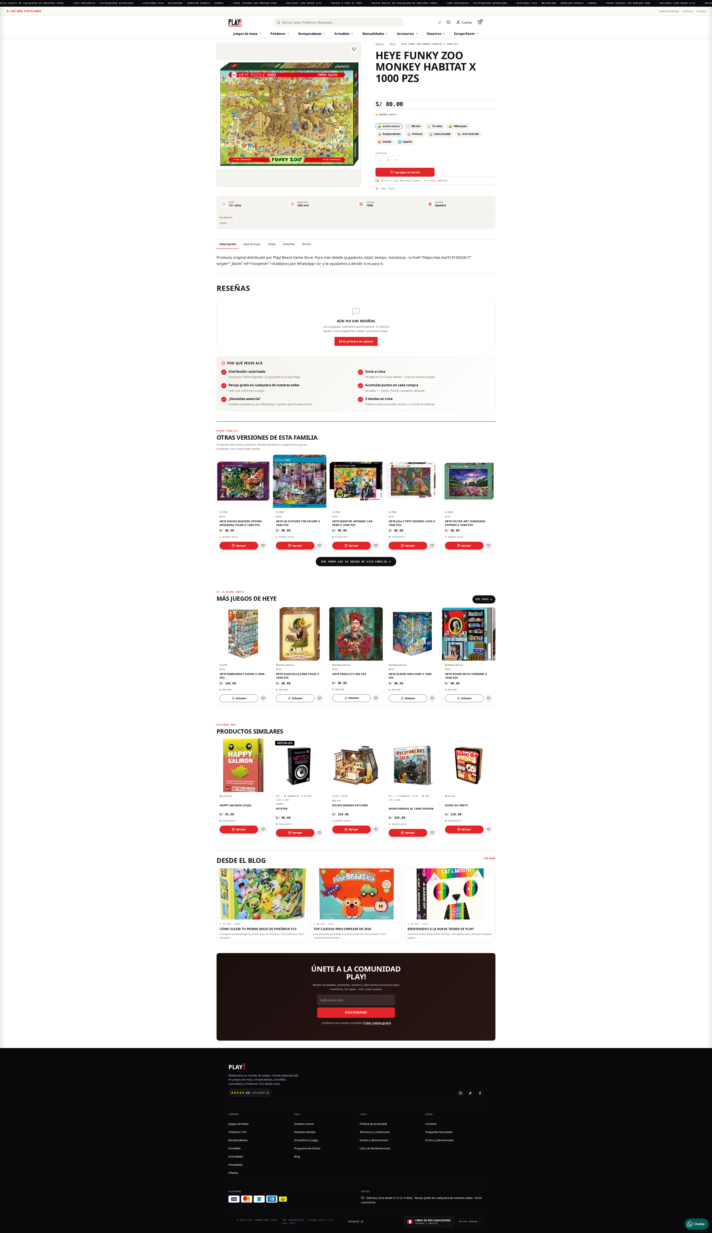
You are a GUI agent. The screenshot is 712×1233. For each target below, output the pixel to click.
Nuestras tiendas (669, 11)
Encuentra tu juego (306, 1140)
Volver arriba (468, 1221)
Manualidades (373, 34)
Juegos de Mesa (238, 1124)
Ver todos (482, 599)
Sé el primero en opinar (356, 341)
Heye (392, 44)
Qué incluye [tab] (251, 244)
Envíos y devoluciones (374, 1140)
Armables (341, 34)
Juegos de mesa (245, 34)
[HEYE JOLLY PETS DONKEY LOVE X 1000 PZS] (412, 503)
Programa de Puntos (307, 1148)
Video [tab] (272, 244)
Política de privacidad (373, 1124)
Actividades (235, 1156)
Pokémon (277, 34)
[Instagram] (460, 1093)
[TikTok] (470, 1093)
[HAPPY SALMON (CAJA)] (243, 789)
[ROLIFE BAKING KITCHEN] (356, 789)
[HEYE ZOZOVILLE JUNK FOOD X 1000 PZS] (299, 656)
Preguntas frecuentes (438, 1132)
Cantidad (381, 153)
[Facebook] (480, 1093)
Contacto (688, 11)
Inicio (379, 44)
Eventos (701, 11)
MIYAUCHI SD (356, 1221)
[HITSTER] (299, 789)
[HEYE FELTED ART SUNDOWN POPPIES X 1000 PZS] (468, 503)
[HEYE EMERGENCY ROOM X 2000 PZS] (243, 656)
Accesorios (405, 34)
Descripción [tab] (228, 244)
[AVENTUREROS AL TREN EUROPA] (412, 789)
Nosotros (434, 34)
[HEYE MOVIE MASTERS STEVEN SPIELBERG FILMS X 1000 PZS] (243, 503)
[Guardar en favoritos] (354, 49)
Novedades (235, 1164)
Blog (297, 1156)
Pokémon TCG (237, 1132)
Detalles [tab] (289, 244)
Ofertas (233, 1173)
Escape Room (464, 34)
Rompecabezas (310, 34)
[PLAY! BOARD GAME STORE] (235, 22)
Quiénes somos (304, 1124)
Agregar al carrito (407, 172)
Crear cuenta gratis (377, 1023)
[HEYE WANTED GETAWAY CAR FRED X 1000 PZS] (356, 503)
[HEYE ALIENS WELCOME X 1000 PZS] (412, 656)
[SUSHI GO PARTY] (468, 789)
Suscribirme (356, 1012)
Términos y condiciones (375, 1132)
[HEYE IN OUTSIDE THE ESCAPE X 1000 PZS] (299, 503)
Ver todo (489, 858)
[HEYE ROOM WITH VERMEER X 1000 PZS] (468, 656)
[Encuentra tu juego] (439, 22)
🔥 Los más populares (23, 11)
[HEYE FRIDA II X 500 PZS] (356, 656)
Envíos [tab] (306, 244)
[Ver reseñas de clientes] (435, 92)
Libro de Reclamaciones (375, 1148)
